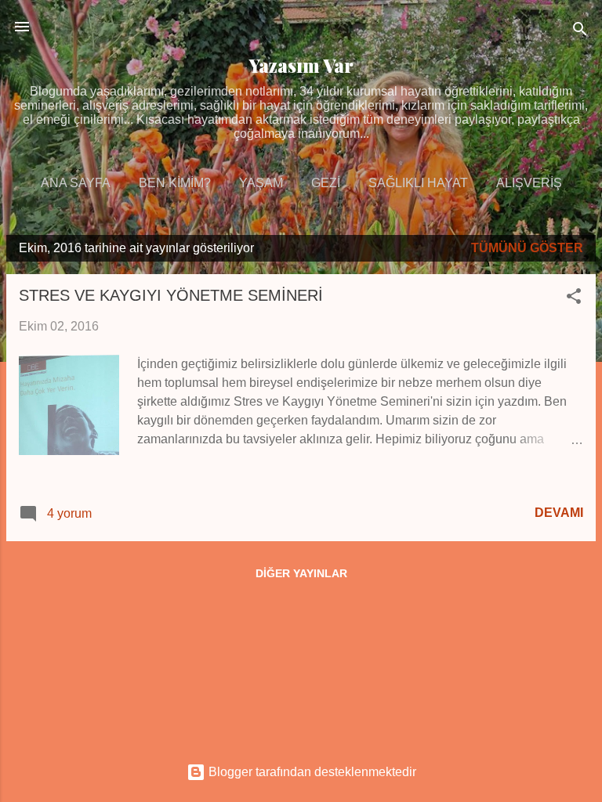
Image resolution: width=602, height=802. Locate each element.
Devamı (559, 512)
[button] (573, 299)
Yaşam (261, 183)
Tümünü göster (527, 248)
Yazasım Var (301, 65)
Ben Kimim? (175, 183)
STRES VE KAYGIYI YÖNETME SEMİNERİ (171, 295)
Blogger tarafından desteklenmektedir (310, 772)
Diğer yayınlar (301, 573)
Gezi (325, 183)
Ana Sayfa (76, 183)
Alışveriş (529, 183)
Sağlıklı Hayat (418, 183)
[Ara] (580, 32)
